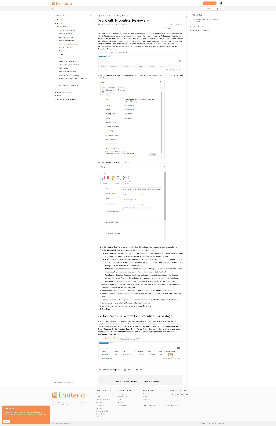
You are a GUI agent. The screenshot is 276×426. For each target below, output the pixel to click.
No (141, 370)
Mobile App (100, 417)
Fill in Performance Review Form (200, 30)
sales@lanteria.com (172, 405)
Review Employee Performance (69, 65)
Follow (168, 28)
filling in (101, 331)
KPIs (60, 58)
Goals (61, 54)
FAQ (119, 400)
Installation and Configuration (66, 99)
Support (146, 397)
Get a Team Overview (66, 37)
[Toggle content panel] (186, 17)
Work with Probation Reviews (68, 44)
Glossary (121, 402)
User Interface (61, 20)
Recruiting (99, 402)
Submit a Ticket (210, 3)
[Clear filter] (90, 15)
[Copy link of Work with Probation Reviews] (147, 20)
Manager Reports (64, 89)
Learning (99, 408)
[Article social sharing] (176, 28)
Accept (7, 421)
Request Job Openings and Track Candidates (73, 79)
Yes (129, 370)
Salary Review (63, 51)
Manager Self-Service (64, 27)
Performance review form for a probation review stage (206, 20)
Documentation (108, 16)
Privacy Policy (67, 423)
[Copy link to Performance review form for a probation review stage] (175, 316)
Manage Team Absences (66, 41)
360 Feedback (63, 68)
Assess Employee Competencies (69, 61)
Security (120, 394)
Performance (100, 405)
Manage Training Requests (67, 72)
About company (148, 394)
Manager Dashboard (65, 34)
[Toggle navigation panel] (95, 17)
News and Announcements (67, 82)
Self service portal (102, 411)
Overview (99, 394)
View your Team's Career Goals (69, 75)
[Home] (62, 3)
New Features (122, 397)
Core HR (98, 397)
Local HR (60, 96)
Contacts (146, 400)
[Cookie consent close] (48, 407)
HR (58, 23)
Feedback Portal (123, 405)
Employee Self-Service (64, 92)
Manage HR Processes (66, 47)
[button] (213, 9)
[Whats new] (221, 3)
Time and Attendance (103, 400)
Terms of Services (57, 423)
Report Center (100, 414)
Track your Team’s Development (69, 85)
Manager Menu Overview (67, 30)
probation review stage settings (119, 324)
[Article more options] (181, 28)
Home (54, 9)
